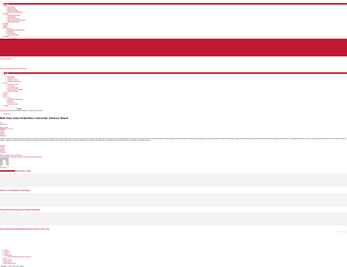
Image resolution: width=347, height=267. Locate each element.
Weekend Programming (14, 12)
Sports (6, 13)
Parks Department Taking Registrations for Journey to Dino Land (24, 229)
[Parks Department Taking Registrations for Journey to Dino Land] (173, 225)
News (5, 5)
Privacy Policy (8, 52)
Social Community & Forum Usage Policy (19, 49)
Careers (6, 46)
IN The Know (11, 33)
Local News (11, 7)
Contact (6, 36)
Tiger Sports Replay (13, 21)
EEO (5, 50)
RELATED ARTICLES (7, 171)
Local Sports (11, 17)
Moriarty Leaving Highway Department (15, 190)
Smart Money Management (15, 30)
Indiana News (11, 8)
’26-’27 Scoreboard (13, 18)
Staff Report (3, 124)
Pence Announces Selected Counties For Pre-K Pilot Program (24, 156)
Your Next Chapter (13, 35)
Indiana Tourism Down (15, 155)
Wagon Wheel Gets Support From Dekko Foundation (20, 210)
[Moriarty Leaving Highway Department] (173, 186)
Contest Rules (8, 47)
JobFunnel (7, 44)
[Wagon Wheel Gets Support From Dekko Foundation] (173, 206)
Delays (6, 25)
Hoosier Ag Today (13, 10)
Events (6, 23)
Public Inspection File (10, 55)
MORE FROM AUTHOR (23, 171)
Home (2, 110)
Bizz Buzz (10, 31)
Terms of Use (7, 54)
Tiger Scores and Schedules (16, 20)
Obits (5, 26)
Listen (7, 4)
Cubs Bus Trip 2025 (13, 15)
